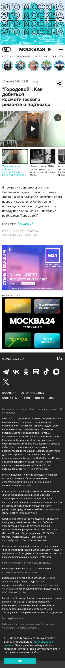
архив (28, 235)
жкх (36, 235)
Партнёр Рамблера (12, 618)
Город (34, 82)
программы (19, 230)
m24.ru (11, 418)
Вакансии (9, 393)
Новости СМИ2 (11, 295)
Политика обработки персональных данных (26, 563)
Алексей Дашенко (12, 235)
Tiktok (46, 371)
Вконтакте (16, 371)
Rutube (36, 371)
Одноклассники (26, 371)
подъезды (33, 230)
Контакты (10, 398)
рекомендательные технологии (20, 572)
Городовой (25, 223)
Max (56, 371)
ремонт (6, 230)
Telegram (5, 371)
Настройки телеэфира (14, 409)
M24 (22, 359)
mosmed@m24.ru (11, 540)
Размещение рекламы (38, 398)
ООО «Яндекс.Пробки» (14, 592)
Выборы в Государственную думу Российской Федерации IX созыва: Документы (28, 626)
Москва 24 (32, 49)
